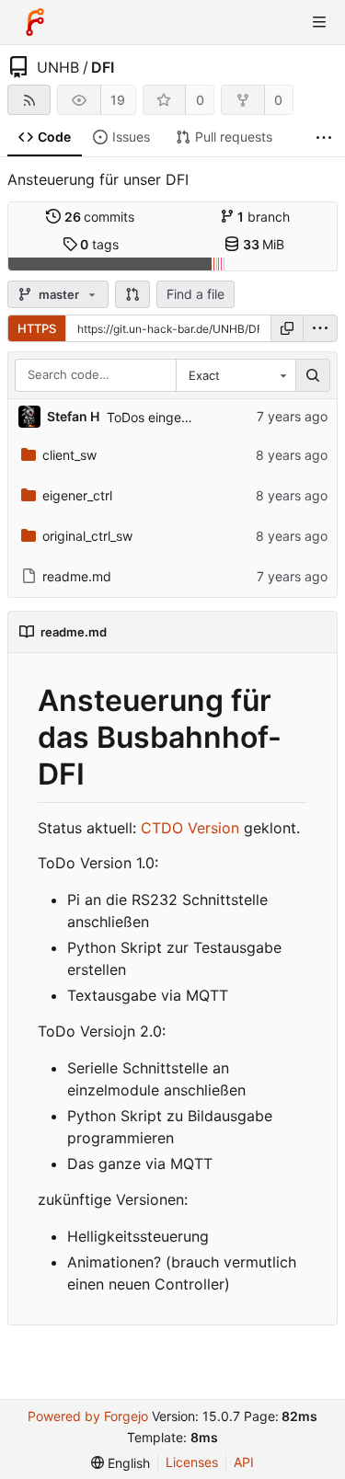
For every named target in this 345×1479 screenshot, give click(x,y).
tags (99, 244)
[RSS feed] (29, 100)
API (244, 1462)
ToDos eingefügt (156, 417)
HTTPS (36, 328)
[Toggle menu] (319, 22)
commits (99, 216)
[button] (132, 294)
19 (117, 100)
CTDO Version (190, 828)
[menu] (320, 328)
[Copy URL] (287, 328)
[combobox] (235, 375)
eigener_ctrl (77, 495)
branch (263, 216)
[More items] (324, 137)
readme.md (76, 576)
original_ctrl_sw (87, 536)
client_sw (69, 455)
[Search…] (312, 375)
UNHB (58, 67)
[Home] (35, 22)
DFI (102, 67)
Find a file (195, 294)
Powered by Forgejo (88, 1416)
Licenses (192, 1462)
